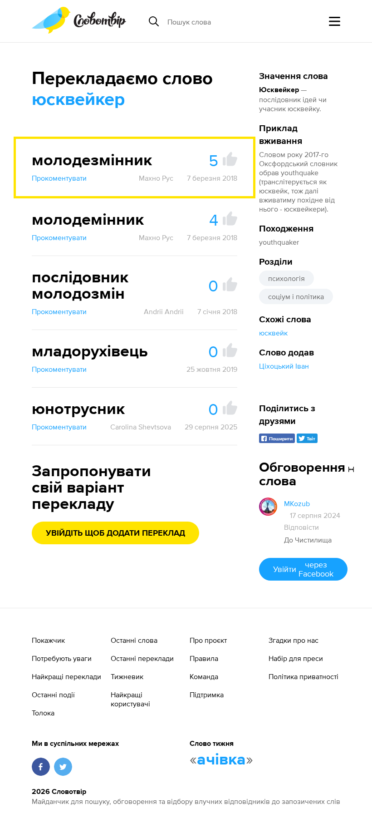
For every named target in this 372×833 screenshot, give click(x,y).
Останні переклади (142, 658)
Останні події (53, 694)
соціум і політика (296, 296)
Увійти (303, 569)
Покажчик (48, 640)
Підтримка (207, 694)
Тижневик (127, 676)
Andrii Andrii (164, 311)
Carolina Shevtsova (140, 427)
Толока (43, 713)
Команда (204, 676)
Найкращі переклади (66, 676)
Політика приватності (303, 676)
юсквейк (273, 333)
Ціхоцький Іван (284, 366)
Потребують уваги (62, 658)
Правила (204, 658)
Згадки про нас (293, 640)
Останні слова (134, 640)
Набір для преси (296, 658)
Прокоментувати (59, 178)
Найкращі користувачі (130, 699)
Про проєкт (208, 640)
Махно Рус (156, 178)
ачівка (221, 760)
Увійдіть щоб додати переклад (115, 533)
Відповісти (301, 527)
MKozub (297, 503)
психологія (286, 278)
